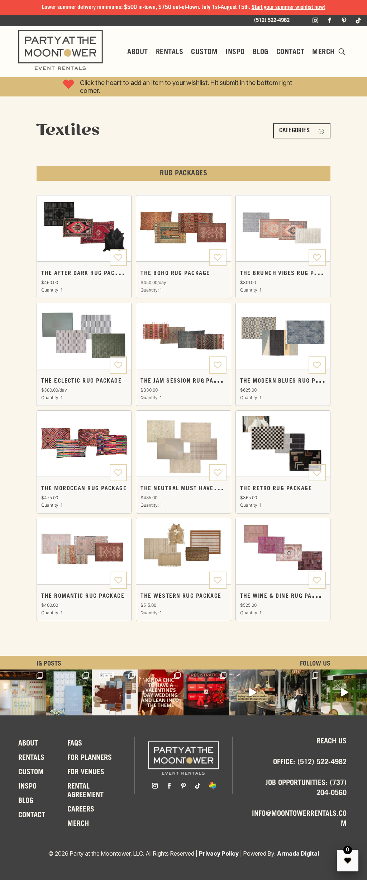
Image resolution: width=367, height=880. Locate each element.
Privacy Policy (219, 853)
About (137, 52)
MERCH (323, 52)
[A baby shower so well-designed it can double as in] (23, 692)
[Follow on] (212, 785)
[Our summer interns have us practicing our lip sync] (252, 692)
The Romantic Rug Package (82, 596)
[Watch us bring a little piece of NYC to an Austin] (344, 692)
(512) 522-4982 (322, 762)
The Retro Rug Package (276, 488)
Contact (290, 52)
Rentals (170, 52)
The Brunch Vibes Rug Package (288, 273)
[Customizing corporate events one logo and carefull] (206, 692)
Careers (80, 809)
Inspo (235, 52)
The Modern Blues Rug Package (289, 381)
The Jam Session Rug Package (186, 381)
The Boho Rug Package (175, 273)
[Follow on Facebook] (329, 20)
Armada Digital (298, 853)
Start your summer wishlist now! (288, 7)
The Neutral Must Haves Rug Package (199, 488)
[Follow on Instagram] (315, 20)
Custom (204, 52)
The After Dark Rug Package (85, 273)
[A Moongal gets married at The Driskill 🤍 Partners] (298, 692)
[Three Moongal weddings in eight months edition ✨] (161, 692)
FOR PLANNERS (89, 758)
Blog (260, 52)
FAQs (74, 744)
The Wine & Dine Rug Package (285, 596)
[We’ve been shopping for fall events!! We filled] (115, 692)
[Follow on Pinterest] (344, 20)
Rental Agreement (85, 791)
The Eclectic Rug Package (81, 381)
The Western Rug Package (180, 596)
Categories (294, 130)
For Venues (85, 772)
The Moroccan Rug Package (84, 488)
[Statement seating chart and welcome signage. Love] (69, 692)
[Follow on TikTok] (358, 20)
